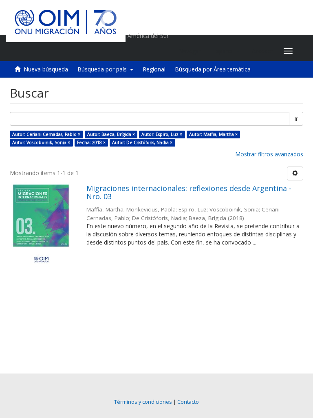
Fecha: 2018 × (91, 142)
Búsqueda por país (103, 69)
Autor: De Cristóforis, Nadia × (142, 142)
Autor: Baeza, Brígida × (111, 134)
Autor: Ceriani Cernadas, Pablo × (46, 134)
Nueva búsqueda (46, 69)
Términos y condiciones (143, 401)
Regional (154, 69)
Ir (296, 118)
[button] (226, 51)
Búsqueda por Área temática (213, 69)
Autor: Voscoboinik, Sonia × (41, 142)
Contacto (188, 401)
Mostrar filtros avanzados (269, 154)
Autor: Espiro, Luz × (161, 134)
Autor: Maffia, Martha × (213, 134)
